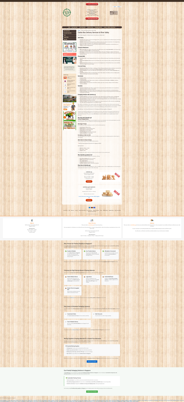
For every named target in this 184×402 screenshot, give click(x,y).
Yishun (89, 400)
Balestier (91, 401)
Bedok (49, 400)
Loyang (101, 401)
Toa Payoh (12, 401)
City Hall (39, 400)
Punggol (130, 400)
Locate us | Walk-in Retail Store (110, 27)
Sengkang (126, 400)
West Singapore (145, 400)
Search (76, 210)
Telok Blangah (50, 401)
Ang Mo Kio (139, 400)
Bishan (15, 401)
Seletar (107, 400)
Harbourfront (35, 401)
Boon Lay (181, 400)
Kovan (110, 401)
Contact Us (65, 210)
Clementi (177, 400)
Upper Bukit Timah (76, 401)
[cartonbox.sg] (67, 12)
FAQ (69, 210)
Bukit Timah (61, 401)
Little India (87, 401)
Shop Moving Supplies (92, 361)
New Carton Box (75, 27)
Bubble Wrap (66, 37)
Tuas (94, 401)
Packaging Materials (99, 27)
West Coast (82, 401)
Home (69, 27)
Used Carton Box (83, 27)
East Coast (79, 400)
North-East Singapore (116, 400)
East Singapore (44, 400)
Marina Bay (13, 400)
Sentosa (40, 401)
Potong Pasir (106, 401)
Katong (134, 401)
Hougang (122, 400)
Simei (137, 401)
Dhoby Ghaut (30, 400)
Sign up (118, 6)
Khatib (110, 400)
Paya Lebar (98, 401)
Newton (17, 400)
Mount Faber (56, 401)
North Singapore (85, 400)
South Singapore (29, 401)
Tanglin (124, 401)
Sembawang (98, 400)
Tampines (53, 400)
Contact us (72, 297)
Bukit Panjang (173, 400)
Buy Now (70, 39)
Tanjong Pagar (120, 401)
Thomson (19, 401)
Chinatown (35, 400)
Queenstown (114, 401)
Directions (89, 181)
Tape (65, 35)
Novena (25, 400)
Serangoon (135, 400)
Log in (115, 6)
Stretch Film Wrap (82, 210)
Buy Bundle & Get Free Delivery (68, 54)
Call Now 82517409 (92, 4)
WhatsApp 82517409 (92, 18)
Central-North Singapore (4, 401)
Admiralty (103, 400)
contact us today (75, 329)
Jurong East (151, 400)
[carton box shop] (69, 63)
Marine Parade (68, 400)
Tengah (71, 401)
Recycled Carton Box (67, 33)
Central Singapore (3, 400)
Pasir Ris (56, 400)
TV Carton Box (89, 210)
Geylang (63, 400)
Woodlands (93, 400)
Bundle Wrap (111, 210)
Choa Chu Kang (167, 400)
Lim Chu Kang (66, 401)
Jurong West (156, 400)
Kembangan (74, 400)
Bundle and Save (90, 27)
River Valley (21, 400)
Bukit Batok (161, 400)
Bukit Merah (45, 401)
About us (72, 210)
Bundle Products (96, 210)
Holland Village (129, 401)
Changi (60, 400)
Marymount (24, 401)
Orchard (9, 400)
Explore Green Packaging (92, 391)
